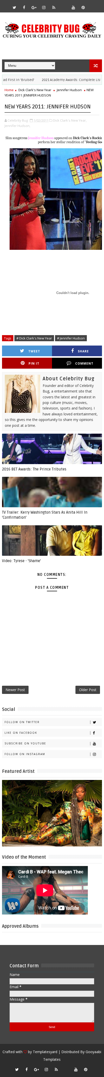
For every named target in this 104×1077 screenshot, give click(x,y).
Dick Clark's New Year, (70, 120)
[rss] (54, 7)
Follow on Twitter (22, 722)
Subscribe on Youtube (25, 743)
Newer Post (15, 689)
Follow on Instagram (25, 754)
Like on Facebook (21, 733)
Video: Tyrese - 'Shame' (21, 561)
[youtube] (73, 7)
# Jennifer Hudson (71, 338)
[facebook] (24, 7)
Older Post (87, 689)
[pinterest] (83, 7)
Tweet (34, 351)
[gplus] (34, 7)
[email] (63, 5)
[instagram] (44, 7)
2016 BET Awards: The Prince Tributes (34, 469)
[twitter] (14, 7)
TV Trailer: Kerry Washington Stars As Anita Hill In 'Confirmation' (44, 515)
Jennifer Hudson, (17, 125)
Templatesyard (45, 1051)
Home (9, 90)
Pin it (34, 363)
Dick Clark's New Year (34, 90)
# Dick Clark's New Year (34, 338)
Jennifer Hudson (69, 90)
